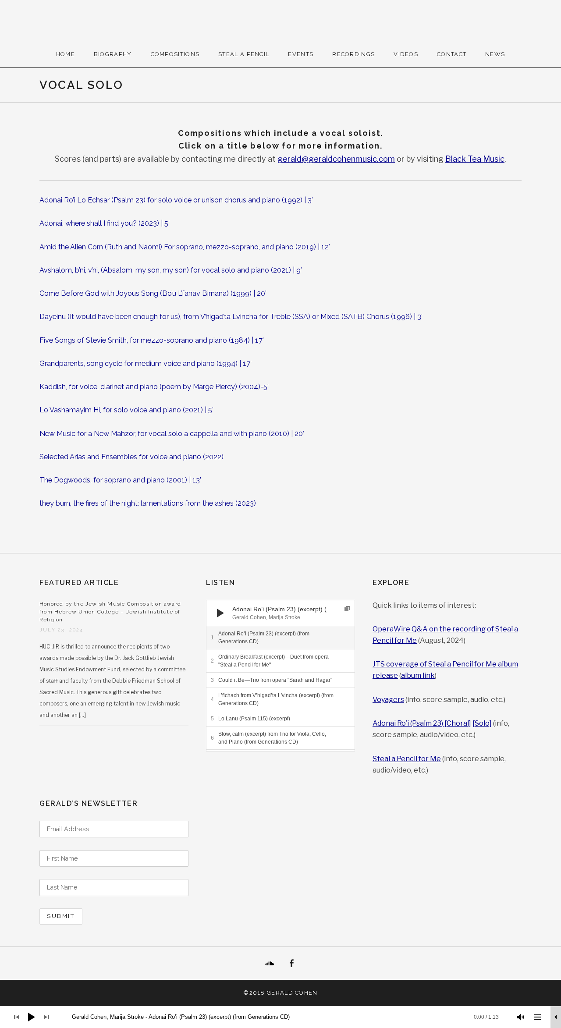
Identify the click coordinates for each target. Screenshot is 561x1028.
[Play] (220, 613)
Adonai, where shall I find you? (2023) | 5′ (104, 223)
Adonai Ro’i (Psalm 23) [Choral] (422, 723)
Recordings (353, 54)
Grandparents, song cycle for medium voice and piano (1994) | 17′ (145, 363)
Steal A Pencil (243, 54)
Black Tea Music (474, 158)
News (495, 54)
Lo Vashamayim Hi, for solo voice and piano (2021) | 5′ (126, 410)
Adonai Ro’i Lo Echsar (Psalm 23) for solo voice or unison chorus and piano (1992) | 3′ (176, 200)
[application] (280, 613)
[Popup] (347, 608)
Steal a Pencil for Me (407, 759)
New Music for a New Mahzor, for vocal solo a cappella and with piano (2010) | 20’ (171, 433)
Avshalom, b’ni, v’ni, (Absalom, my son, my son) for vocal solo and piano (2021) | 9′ (170, 270)
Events (300, 54)
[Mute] (521, 1017)
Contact (451, 54)
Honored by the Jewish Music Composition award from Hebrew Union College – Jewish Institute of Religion (110, 612)
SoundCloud (269, 963)
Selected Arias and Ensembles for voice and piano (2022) (131, 457)
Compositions (175, 54)
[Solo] (482, 723)
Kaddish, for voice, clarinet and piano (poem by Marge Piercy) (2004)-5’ (154, 387)
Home (65, 54)
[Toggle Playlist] (537, 1017)
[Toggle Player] (555, 1017)
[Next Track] (236, 613)
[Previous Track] (236, 604)
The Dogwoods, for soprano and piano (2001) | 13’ (120, 480)
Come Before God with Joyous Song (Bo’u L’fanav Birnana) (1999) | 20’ (152, 293)
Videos (406, 54)
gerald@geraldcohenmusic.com (336, 158)
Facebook (291, 963)
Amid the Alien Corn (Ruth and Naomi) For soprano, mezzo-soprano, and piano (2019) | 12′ (184, 247)
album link (418, 675)
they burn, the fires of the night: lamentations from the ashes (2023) (147, 503)
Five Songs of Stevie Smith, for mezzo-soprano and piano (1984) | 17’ (151, 340)
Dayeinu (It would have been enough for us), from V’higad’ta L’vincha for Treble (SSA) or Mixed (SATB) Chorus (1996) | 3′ (231, 316)
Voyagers (388, 699)
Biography (113, 54)
